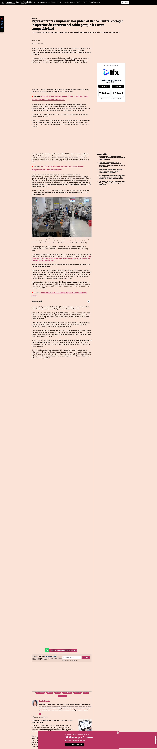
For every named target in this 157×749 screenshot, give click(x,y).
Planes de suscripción (94, 2)
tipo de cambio (40, 692)
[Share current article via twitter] (1, 24)
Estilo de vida (79, 2)
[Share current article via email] (1, 19)
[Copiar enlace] (88, 301)
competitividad (67, 692)
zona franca (77, 692)
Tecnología (72, 2)
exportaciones (62, 696)
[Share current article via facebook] (1, 21)
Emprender (66, 2)
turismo (86, 692)
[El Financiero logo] (24, 2)
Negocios (36, 2)
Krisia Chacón (36, 40)
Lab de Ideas (59, 2)
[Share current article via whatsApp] (1, 30)
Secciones (9, 2)
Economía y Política (50, 2)
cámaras (58, 692)
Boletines (86, 2)
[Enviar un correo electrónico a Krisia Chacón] (40, 714)
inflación (49, 692)
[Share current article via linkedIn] (1, 27)
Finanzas (42, 2)
